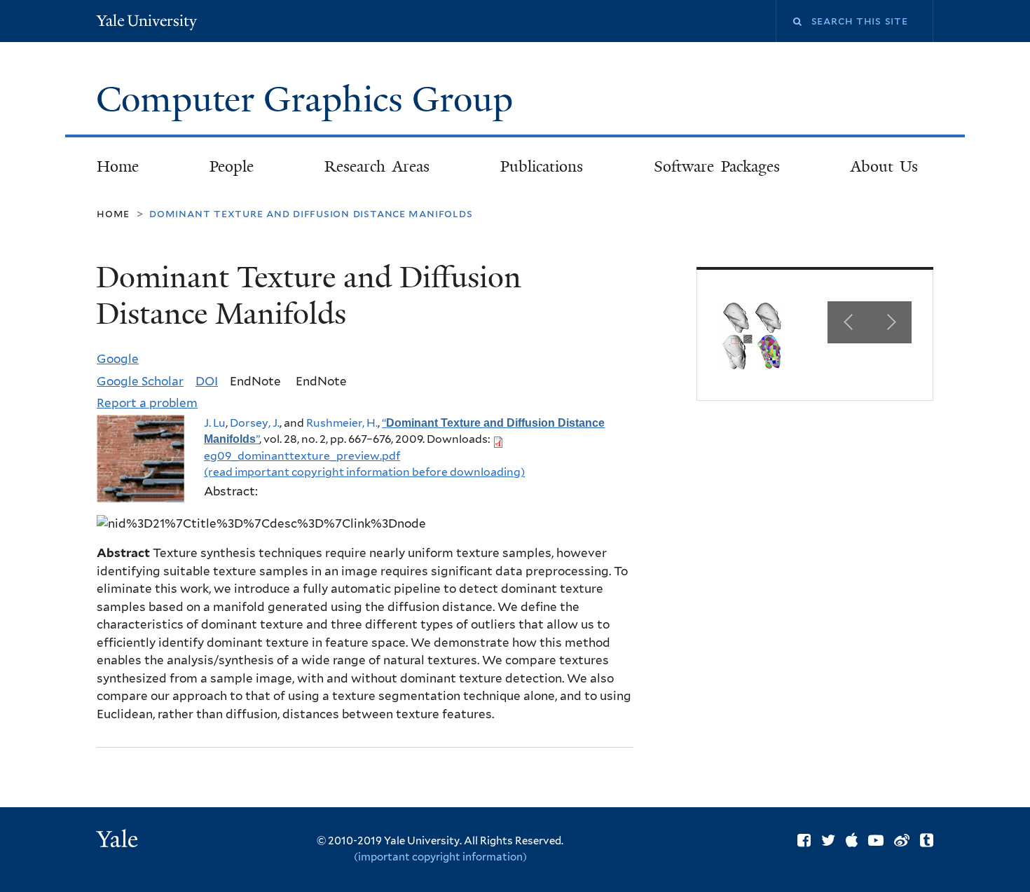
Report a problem (147, 403)
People (232, 166)
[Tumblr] (926, 840)
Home (118, 166)
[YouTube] (876, 840)
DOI (206, 381)
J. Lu (215, 423)
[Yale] (119, 840)
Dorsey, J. (255, 423)
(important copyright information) (440, 857)
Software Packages (717, 166)
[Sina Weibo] (901, 840)
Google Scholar (140, 381)
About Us (885, 166)
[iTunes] (852, 840)
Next (891, 322)
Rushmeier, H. (342, 423)
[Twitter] (828, 840)
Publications (541, 166)
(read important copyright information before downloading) (364, 472)
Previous (849, 322)
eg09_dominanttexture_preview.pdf (302, 455)
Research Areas (377, 166)
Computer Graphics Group (309, 99)
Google (118, 359)
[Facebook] (804, 840)
